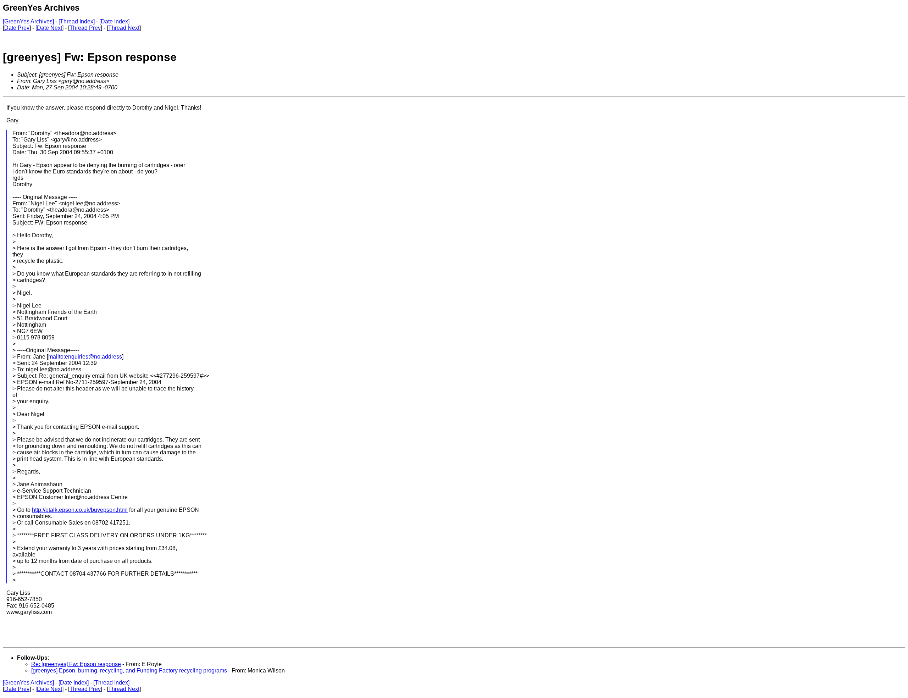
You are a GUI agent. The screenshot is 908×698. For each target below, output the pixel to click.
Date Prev (16, 28)
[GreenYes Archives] (28, 21)
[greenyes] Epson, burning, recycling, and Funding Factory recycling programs (129, 670)
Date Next (49, 28)
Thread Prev (85, 28)
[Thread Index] (77, 21)
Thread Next (123, 28)
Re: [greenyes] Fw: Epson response (76, 664)
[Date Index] (114, 21)
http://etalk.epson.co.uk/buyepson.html (80, 510)
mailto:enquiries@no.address (85, 357)
